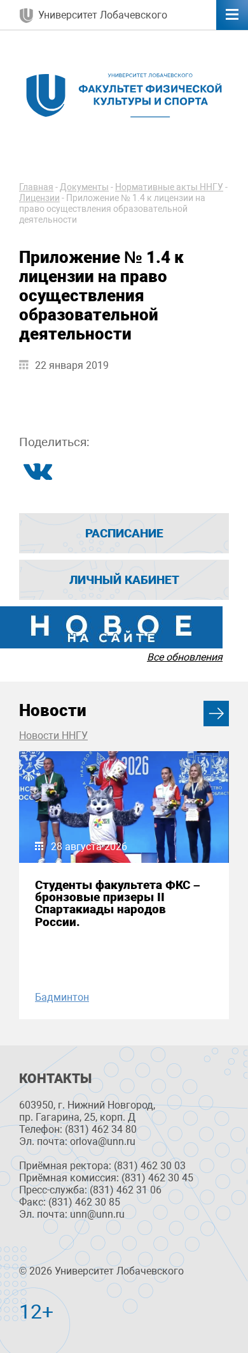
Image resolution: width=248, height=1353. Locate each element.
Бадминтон (62, 997)
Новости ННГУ (53, 735)
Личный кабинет (124, 579)
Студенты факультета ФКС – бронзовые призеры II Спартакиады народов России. (117, 903)
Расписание (124, 533)
